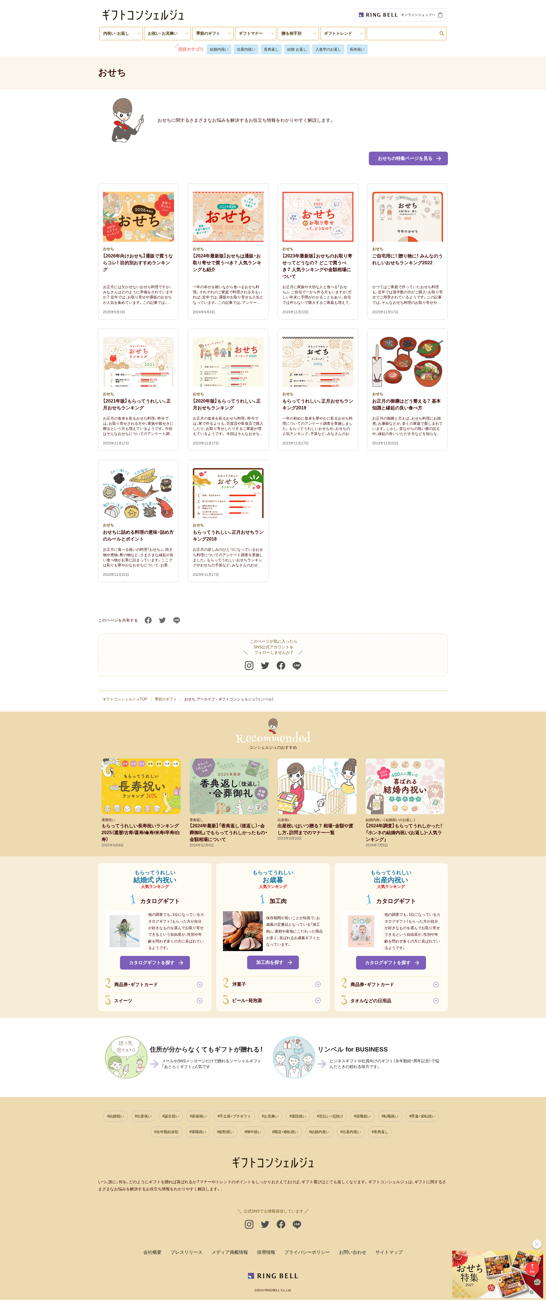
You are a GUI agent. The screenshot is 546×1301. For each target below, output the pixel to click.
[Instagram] (249, 665)
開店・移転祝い (286, 1132)
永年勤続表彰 (167, 1132)
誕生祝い (171, 1116)
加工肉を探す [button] (270, 962)
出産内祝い (246, 49)
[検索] (441, 34)
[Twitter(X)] (265, 665)
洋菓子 (239, 984)
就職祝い (363, 1116)
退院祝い (298, 1116)
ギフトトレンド (338, 33)
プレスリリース (186, 1252)
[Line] (176, 620)
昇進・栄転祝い (423, 1116)
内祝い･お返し (116, 33)
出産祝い (144, 1116)
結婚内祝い (219, 49)
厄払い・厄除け (331, 1116)
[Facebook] (148, 620)
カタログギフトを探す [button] (152, 962)
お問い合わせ (352, 1252)
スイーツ (123, 1000)
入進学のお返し (328, 49)
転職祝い (391, 1116)
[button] (408, 158)
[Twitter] (162, 620)
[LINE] (297, 665)
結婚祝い (116, 1116)
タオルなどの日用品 (370, 1000)
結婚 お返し (297, 49)
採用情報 (266, 1252)
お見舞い (271, 1116)
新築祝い (199, 1116)
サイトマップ (389, 1252)
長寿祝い (357, 49)
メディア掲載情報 (230, 1252)
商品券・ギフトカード (136, 984)
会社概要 (152, 1252)
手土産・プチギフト (235, 1116)
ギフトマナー (251, 33)
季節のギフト (208, 33)
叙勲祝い (226, 1132)
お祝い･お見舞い (163, 33)
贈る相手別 (291, 33)
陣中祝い (254, 1132)
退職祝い (198, 1132)
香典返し (271, 49)
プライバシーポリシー (307, 1252)
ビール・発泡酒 (247, 1000)
